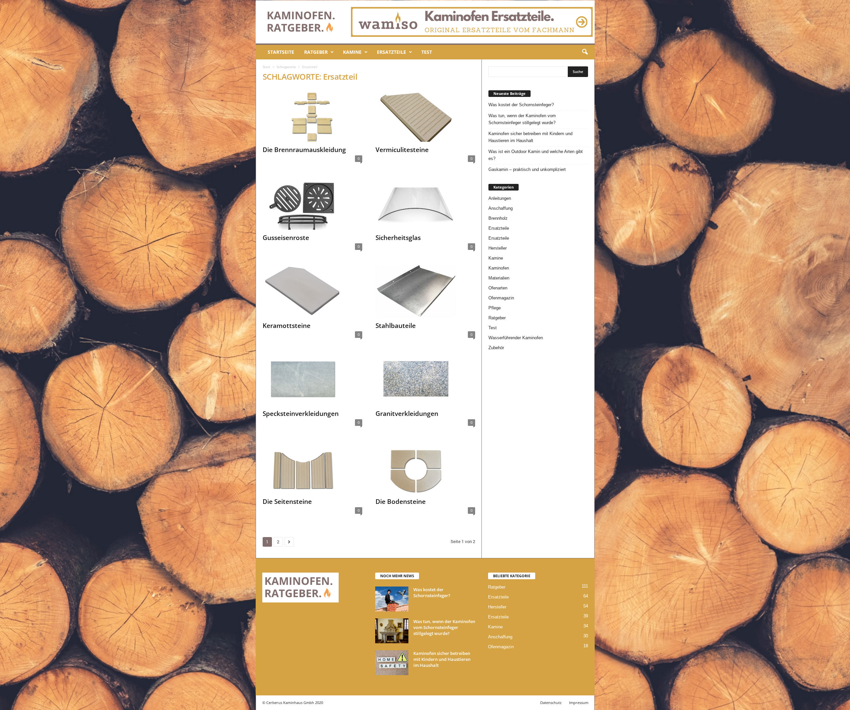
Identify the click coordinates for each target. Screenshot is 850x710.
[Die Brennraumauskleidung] (312, 115)
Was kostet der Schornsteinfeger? (521, 104)
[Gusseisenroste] (312, 203)
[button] (584, 52)
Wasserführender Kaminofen (515, 337)
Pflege (494, 307)
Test (426, 52)
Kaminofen (498, 268)
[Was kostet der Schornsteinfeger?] (391, 599)
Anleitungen (499, 198)
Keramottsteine (286, 325)
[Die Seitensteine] (312, 467)
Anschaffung (500, 208)
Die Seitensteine (287, 501)
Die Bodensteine (401, 501)
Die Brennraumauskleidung (304, 149)
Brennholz (498, 218)
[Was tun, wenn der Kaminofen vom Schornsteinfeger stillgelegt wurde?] (391, 630)
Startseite (281, 52)
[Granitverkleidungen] (425, 379)
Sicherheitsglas (398, 237)
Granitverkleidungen (407, 413)
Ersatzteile (391, 52)
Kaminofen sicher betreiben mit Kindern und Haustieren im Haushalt (530, 137)
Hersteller (497, 248)
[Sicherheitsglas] (425, 203)
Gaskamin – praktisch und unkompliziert (527, 169)
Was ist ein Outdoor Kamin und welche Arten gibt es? (535, 155)
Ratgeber (316, 52)
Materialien (498, 278)
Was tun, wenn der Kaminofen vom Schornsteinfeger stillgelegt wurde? (522, 119)
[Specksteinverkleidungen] (312, 379)
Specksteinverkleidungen (301, 413)
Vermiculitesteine (402, 149)
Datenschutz (550, 702)
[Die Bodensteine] (425, 467)
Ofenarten (497, 287)
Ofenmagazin (501, 297)
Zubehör (496, 347)
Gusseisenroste (286, 237)
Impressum (578, 702)
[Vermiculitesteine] (425, 115)
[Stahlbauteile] (425, 291)
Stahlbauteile (396, 325)
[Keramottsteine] (312, 291)
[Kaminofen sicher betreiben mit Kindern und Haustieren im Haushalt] (391, 662)
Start (266, 66)
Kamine (352, 52)
